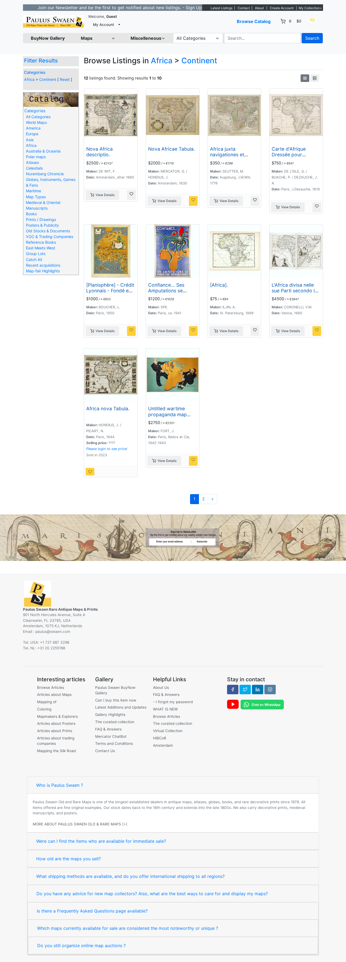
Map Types (36, 196)
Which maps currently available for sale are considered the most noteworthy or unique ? (127, 928)
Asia (30, 139)
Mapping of (46, 702)
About (259, 8)
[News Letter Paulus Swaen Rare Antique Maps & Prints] (173, 537)
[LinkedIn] (257, 689)
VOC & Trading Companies (49, 236)
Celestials (34, 168)
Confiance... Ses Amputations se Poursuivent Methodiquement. (167, 293)
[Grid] (305, 78)
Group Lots (35, 253)
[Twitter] (245, 689)
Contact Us (105, 751)
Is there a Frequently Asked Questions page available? (92, 911)
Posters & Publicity (42, 225)
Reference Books (41, 242)
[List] (314, 78)
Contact (244, 8)
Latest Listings (221, 8)
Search (312, 38)
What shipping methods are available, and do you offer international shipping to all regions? (130, 876)
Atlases (32, 162)
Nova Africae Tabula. (171, 149)
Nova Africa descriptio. (99, 151)
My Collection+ (310, 8)
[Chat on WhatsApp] (262, 704)
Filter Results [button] (41, 60)
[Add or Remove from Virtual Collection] (131, 195)
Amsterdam (163, 745)
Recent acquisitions (43, 265)
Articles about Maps (54, 694)
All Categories (38, 116)
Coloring (44, 709)
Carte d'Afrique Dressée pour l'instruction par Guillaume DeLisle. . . (295, 157)
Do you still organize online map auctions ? (81, 945)
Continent (47, 79)
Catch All (34, 259)
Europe (32, 133)
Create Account (282, 8)
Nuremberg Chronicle (45, 173)
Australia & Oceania (43, 151)
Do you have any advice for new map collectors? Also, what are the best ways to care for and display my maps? (152, 893)
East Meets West (40, 248)
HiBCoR (159, 738)
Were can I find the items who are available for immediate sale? (101, 841)
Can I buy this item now (115, 700)
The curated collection (114, 722)
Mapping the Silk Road (56, 751)
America (33, 128)
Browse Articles (50, 687)
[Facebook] (232, 689)
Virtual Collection (167, 731)
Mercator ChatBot (111, 736)
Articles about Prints (54, 731)
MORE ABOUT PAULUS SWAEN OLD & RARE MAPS (77, 824)
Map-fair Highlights (43, 271)
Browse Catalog (254, 21)
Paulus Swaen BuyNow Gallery (115, 690)
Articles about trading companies (55, 741)
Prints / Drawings (41, 219)
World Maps (36, 122)
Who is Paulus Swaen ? (59, 785)
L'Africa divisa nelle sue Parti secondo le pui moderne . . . (294, 290)
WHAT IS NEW (165, 709)
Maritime (33, 191)
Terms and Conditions (114, 743)
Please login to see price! (106, 449)
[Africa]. (219, 285)
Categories (34, 72)
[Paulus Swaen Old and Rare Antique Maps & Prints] (53, 21)
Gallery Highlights (110, 714)
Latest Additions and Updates (121, 707)
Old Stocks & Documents (48, 231)
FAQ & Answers (108, 729)
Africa (29, 79)
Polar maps (36, 156)
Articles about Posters (56, 723)
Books (31, 213)
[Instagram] (270, 689)
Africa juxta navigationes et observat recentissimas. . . (228, 157)
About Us (161, 687)
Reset (65, 79)
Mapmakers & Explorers (57, 716)
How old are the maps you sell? (68, 858)
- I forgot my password (173, 702)
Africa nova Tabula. (107, 408)
